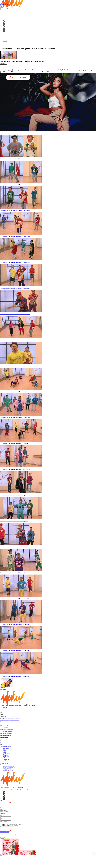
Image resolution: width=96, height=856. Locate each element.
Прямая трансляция (6, 10)
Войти (2, 811)
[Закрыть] (1, 855)
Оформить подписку (4, 4)
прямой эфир (30, 8)
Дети (4, 11)
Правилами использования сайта (39, 835)
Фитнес (29, 2)
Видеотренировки (6, 9)
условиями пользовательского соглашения (14, 824)
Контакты (4, 761)
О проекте (5, 769)
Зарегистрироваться (4, 826)
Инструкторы (5, 39)
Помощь (4, 760)
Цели (4, 18)
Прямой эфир (5, 755)
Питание (29, 3)
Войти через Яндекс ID (5, 802)
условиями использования (11, 822)
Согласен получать (10, 825)
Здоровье (29, 5)
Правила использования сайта (8, 766)
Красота (29, 4)
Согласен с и (16, 822)
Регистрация (6, 811)
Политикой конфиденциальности (53, 835)
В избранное (2, 65)
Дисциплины (5, 37)
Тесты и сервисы (6, 17)
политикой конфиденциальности (23, 822)
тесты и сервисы (31, 7)
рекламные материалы (7, 768)
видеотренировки (31, 1)
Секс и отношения (31, 6)
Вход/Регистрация (6, 8)
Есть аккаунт (11, 826)
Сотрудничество (6, 759)
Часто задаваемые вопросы (8, 770)
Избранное (5, 41)
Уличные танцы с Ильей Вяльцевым (9, 67)
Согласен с (12, 824)
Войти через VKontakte (4, 803)
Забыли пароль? (3, 810)
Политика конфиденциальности (9, 767)
